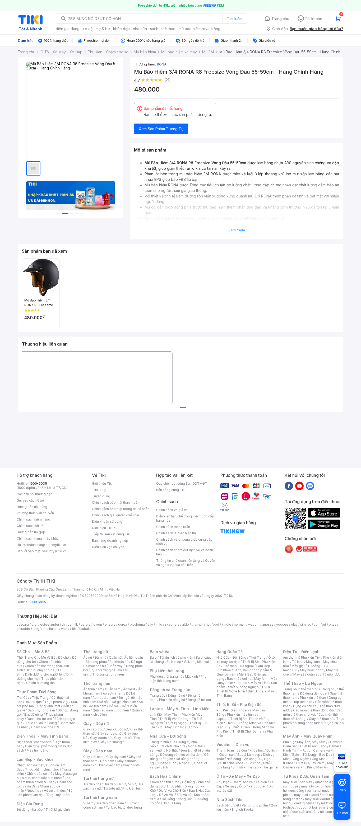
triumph (197, 624)
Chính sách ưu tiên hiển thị (176, 533)
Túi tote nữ (111, 788)
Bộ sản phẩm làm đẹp (44, 793)
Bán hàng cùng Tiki (171, 490)
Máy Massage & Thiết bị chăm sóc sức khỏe (47, 776)
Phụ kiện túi (131, 788)
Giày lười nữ (123, 738)
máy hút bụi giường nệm (311, 801)
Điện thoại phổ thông (41, 746)
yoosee (282, 624)
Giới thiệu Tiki (102, 483)
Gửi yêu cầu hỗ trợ (30, 500)
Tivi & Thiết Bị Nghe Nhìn (243, 689)
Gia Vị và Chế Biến (172, 790)
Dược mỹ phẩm (58, 795)
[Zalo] (310, 486)
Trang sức (157, 695)
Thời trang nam (97, 683)
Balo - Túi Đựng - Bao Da (311, 755)
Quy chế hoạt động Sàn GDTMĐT (181, 483)
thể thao (168, 28)
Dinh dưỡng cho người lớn (44, 674)
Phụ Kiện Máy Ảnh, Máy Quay (305, 742)
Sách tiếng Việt (227, 805)
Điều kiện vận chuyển (108, 547)
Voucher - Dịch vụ (232, 744)
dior (34, 624)
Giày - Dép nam (97, 751)
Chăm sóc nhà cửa (45, 727)
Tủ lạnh (297, 662)
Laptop (192, 727)
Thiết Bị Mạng (176, 723)
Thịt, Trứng (40, 698)
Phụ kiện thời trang (167, 670)
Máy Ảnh (323, 767)
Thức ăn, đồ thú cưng (41, 723)
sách (154, 28)
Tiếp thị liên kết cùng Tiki (111, 534)
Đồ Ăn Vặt (166, 795)
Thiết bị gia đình (57, 809)
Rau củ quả (33, 702)
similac (305, 624)
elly (150, 624)
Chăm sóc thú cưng (164, 782)
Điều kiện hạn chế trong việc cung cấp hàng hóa (185, 518)
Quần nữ (115, 657)
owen (97, 624)
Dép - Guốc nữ (116, 729)
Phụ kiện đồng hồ (172, 700)
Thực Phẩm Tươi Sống (37, 692)
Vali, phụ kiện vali (197, 662)
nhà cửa (140, 28)
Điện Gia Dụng (30, 803)
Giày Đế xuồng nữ (113, 742)
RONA (161, 64)
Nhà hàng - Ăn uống (241, 759)
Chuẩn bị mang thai (40, 683)
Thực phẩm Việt (56, 702)
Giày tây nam (116, 757)
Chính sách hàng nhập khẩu (38, 538)
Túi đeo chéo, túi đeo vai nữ (104, 784)
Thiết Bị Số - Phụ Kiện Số (238, 704)
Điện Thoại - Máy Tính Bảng (42, 736)
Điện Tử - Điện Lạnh (301, 651)
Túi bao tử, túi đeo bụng (124, 807)
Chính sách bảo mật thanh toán (115, 502)
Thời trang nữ (95, 651)
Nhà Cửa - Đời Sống (168, 736)
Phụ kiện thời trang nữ (166, 676)
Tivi (294, 670)
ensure (110, 624)
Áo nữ (87, 657)
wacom (254, 624)
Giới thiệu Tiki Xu (104, 528)
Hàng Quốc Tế (229, 651)
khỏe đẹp (121, 28)
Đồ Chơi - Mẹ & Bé (33, 651)
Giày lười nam (93, 757)
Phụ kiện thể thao (313, 698)
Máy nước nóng (311, 670)
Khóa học (256, 750)
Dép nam (107, 761)
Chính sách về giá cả (172, 510)
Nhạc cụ (185, 763)
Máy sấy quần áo (306, 674)
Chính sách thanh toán (173, 527)
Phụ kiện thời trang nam (178, 678)
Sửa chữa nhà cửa (172, 746)
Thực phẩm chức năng (42, 769)
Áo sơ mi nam (113, 693)
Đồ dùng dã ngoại (313, 693)
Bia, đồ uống (33, 714)
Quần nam (113, 689)
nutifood (212, 624)
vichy (65, 629)
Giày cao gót (93, 729)
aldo (185, 624)
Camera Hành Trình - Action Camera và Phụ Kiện (312, 750)
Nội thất (172, 750)
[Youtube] (299, 486)
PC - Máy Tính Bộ (171, 727)
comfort (320, 624)
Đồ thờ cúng (167, 763)
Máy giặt (298, 666)
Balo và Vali (161, 651)
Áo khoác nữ (118, 662)
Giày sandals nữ (109, 733)
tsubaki (85, 629)
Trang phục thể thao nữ (300, 689)
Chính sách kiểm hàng (33, 519)
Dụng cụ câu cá (305, 706)
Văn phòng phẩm (255, 805)
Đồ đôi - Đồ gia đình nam (117, 702)
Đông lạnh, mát (48, 706)
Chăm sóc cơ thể (39, 774)
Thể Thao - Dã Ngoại (302, 683)
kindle (226, 624)
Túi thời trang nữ (98, 778)
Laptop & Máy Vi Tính (252, 683)
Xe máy (231, 786)
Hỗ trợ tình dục (55, 790)
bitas (332, 624)
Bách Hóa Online (165, 776)
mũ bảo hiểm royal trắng (199, 28)
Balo (153, 657)
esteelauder (49, 624)
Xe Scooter (257, 786)
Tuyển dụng (101, 496)
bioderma (137, 624)
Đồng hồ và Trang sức (170, 689)
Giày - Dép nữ (96, 723)
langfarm (40, 629)
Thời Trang (257, 657)
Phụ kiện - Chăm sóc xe (234, 782)
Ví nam (88, 803)
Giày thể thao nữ (321, 719)
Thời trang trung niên (108, 674)
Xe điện (261, 782)
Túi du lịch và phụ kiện (176, 657)
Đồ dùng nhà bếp (30, 809)
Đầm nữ (100, 657)
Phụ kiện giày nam (106, 765)
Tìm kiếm (234, 18)
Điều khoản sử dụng (107, 521)
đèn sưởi (305, 782)
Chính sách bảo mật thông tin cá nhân (120, 509)
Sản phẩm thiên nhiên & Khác (43, 780)
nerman (240, 624)
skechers (172, 624)
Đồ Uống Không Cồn (177, 799)
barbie (86, 624)
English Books (243, 809)
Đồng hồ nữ (176, 695)
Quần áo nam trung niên (110, 710)
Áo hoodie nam (104, 698)
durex (122, 624)
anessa (268, 624)
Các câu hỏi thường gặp (35, 494)
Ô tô (242, 786)
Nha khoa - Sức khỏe (245, 763)
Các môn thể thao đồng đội (313, 710)
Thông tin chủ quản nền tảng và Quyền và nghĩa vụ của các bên (185, 563)
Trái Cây (23, 698)
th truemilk (70, 624)
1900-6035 (38, 483)
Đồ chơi (64, 657)
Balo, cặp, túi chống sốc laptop (180, 659)
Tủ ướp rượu (331, 674)
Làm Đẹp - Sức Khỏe (35, 759)
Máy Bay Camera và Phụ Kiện (311, 765)
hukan (53, 629)
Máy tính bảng (37, 750)
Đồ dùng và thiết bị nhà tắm (181, 755)
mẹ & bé (103, 28)
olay (294, 624)
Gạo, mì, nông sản (41, 710)
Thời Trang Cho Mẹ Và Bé (36, 657)
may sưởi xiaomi (306, 795)
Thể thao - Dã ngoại (238, 666)
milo (159, 624)
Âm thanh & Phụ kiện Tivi (302, 657)
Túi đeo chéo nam (110, 803)
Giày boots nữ (101, 738)
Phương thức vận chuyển (35, 513)
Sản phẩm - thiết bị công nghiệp (246, 685)
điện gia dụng (68, 28)
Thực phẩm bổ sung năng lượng (313, 721)
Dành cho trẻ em (39, 719)
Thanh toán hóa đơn (231, 750)
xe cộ (87, 28)
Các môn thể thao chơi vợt (313, 712)
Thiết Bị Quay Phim (310, 763)
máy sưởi (290, 782)
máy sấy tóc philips (316, 786)
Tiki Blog (99, 490)
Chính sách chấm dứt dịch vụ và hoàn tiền (184, 552)
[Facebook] (289, 486)
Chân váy (115, 666)
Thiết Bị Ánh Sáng (312, 746)
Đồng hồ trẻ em (199, 700)
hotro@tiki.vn (56, 545)
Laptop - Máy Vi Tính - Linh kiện (180, 708)
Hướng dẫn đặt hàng (32, 507)
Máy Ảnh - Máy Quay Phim (307, 736)
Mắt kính (191, 676)
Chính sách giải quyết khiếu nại (115, 515)
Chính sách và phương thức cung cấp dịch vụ (184, 541)
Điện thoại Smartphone (34, 742)
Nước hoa (34, 790)
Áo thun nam (92, 689)
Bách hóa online (239, 679)
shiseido (23, 629)
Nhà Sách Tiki (229, 799)
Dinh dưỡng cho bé (40, 670)
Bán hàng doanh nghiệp (110, 540)
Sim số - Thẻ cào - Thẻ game (255, 767)
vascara (23, 624)
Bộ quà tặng (172, 803)
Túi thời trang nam (100, 797)
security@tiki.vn (54, 551)
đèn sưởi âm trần (304, 812)
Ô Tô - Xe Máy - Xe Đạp (238, 776)
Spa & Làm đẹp (248, 755)
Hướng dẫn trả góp (31, 532)
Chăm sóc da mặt (30, 765)
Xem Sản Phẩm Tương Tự (161, 128)
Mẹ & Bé (245, 674)
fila (74, 629)
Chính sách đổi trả (30, 526)
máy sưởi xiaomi (317, 799)
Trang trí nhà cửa (162, 742)
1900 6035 (37, 602)
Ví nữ (132, 784)
